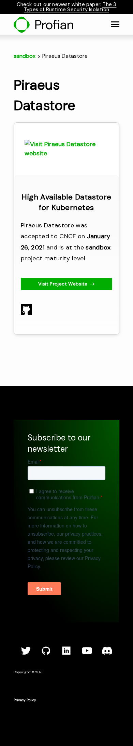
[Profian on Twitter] (26, 654)
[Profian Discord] (107, 654)
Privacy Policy (25, 700)
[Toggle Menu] (115, 24)
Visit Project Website (62, 284)
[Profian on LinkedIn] (66, 654)
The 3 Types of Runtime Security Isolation (70, 7)
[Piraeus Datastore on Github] (26, 313)
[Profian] (43, 25)
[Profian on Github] (46, 654)
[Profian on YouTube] (87, 654)
